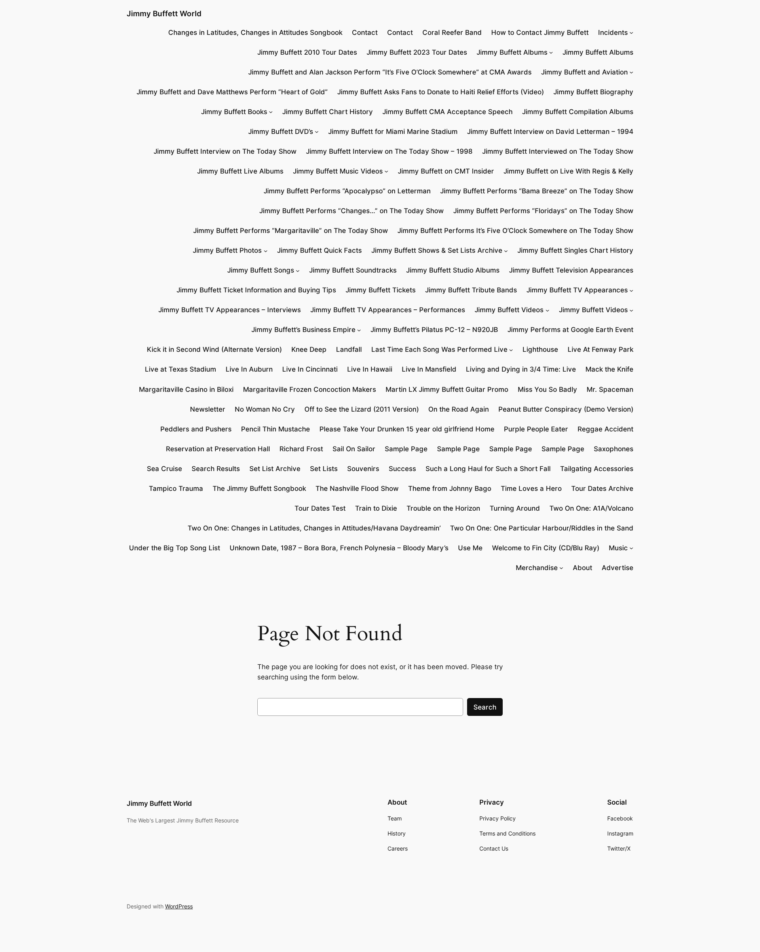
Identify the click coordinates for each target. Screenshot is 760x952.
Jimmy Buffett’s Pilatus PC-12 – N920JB (434, 330)
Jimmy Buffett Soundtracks (353, 270)
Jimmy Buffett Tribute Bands (471, 290)
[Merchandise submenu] (561, 568)
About (582, 568)
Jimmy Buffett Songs (260, 270)
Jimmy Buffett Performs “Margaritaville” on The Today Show (290, 231)
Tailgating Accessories (596, 469)
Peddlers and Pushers (196, 429)
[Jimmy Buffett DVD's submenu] (317, 132)
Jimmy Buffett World (164, 13)
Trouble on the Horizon (443, 508)
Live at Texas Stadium (180, 369)
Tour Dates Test (320, 508)
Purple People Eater (536, 429)
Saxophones (613, 449)
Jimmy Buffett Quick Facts (319, 250)
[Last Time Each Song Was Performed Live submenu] (511, 349)
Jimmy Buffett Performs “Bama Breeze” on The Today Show (536, 191)
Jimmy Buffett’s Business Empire (303, 330)
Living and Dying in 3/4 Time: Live (521, 369)
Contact (365, 32)
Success (402, 469)
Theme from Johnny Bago (449, 488)
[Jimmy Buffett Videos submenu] (547, 310)
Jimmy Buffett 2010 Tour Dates (307, 52)
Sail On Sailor (353, 449)
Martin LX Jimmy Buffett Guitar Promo (447, 389)
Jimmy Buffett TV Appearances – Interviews (229, 310)
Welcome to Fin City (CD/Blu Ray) (545, 548)
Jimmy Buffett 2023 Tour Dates (417, 52)
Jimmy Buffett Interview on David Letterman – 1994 (550, 131)
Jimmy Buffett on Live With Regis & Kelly (568, 171)
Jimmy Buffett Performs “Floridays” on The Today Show (543, 211)
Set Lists (324, 469)
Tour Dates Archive (602, 488)
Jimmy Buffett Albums (512, 52)
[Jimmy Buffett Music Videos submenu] (386, 171)
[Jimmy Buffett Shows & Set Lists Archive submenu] (506, 250)
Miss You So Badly (547, 389)
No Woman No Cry (265, 409)
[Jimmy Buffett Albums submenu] (551, 52)
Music (618, 548)
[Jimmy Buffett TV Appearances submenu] (631, 290)
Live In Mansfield (429, 369)
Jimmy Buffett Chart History (327, 112)
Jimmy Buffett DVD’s (280, 131)
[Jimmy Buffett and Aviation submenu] (631, 72)
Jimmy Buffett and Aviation (584, 72)
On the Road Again (458, 409)
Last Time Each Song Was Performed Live (439, 349)
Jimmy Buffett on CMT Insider (446, 171)
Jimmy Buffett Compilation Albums (577, 112)
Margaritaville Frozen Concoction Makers (309, 389)
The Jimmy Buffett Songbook (259, 488)
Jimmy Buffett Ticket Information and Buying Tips (256, 290)
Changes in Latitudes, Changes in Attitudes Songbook (255, 32)
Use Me (470, 548)
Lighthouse (540, 349)
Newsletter (207, 409)
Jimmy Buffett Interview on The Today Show (225, 151)
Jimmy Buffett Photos (227, 250)
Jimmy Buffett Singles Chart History (575, 250)
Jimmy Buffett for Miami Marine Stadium (393, 131)
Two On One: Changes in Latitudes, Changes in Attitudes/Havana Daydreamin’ (314, 528)
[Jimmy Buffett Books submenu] (271, 112)
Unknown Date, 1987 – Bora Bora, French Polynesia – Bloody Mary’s (339, 548)
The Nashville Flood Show (357, 488)
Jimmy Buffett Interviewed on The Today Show (557, 151)
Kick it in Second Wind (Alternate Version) (214, 349)
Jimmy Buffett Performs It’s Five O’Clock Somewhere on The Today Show (515, 231)
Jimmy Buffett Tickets (381, 290)
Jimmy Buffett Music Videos (338, 171)
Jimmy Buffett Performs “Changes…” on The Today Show (351, 211)
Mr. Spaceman (610, 389)
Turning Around (515, 508)
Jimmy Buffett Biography (593, 92)
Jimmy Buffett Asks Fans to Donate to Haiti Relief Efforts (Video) (440, 92)
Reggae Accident (605, 429)
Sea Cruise (164, 469)
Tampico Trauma (176, 488)
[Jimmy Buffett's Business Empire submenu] (359, 330)
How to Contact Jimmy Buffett (540, 32)
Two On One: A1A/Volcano (591, 508)
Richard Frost (301, 449)
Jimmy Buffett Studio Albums (453, 270)
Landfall (349, 349)
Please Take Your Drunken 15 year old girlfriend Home (406, 429)
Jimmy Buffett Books (234, 112)
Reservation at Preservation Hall (218, 449)
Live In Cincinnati (310, 369)
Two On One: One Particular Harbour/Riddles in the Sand (541, 528)
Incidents (613, 32)
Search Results (216, 469)
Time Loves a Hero (531, 488)
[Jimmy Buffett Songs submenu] (298, 270)
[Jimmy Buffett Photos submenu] (266, 250)
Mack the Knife (609, 369)
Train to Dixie (376, 508)
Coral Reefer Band (452, 32)
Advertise (617, 568)
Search (484, 707)
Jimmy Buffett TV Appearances (577, 290)
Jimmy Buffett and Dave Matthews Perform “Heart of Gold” (232, 92)
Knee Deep (309, 349)
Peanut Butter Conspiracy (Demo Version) (565, 409)
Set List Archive (274, 469)
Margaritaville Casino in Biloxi (186, 389)
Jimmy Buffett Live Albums (240, 171)
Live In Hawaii (369, 369)
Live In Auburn (249, 369)
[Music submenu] (631, 548)
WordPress (179, 906)
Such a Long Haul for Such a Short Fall (488, 469)
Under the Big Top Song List (174, 548)
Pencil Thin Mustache (275, 429)
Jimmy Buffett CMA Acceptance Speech (447, 112)
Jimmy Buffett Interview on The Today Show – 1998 (389, 151)
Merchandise (537, 568)
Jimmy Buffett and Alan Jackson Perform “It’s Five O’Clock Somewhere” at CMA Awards (390, 72)
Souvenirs (363, 469)
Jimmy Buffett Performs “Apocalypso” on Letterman (347, 191)
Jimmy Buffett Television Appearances (571, 270)
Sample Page (406, 449)
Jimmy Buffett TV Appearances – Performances (387, 310)
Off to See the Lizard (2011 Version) (361, 409)
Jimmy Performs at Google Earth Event (570, 330)
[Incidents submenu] (631, 32)
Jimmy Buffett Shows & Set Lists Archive (436, 250)
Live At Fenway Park (600, 349)
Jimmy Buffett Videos (509, 310)
